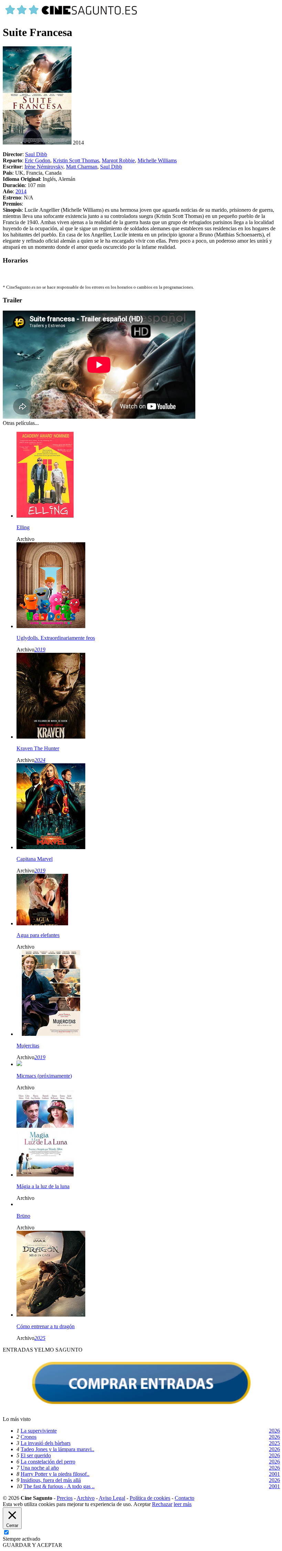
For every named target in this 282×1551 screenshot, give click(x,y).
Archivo (86, 1498)
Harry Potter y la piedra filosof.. (55, 1474)
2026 (274, 1431)
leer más (183, 1504)
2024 (39, 760)
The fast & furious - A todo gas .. (59, 1486)
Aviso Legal (112, 1498)
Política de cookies (150, 1498)
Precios (65, 1498)
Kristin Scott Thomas (76, 160)
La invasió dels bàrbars (45, 1443)
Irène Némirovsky (43, 167)
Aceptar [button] (142, 1504)
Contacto (184, 1498)
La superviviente (39, 1431)
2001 (274, 1474)
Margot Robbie (118, 160)
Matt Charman (81, 167)
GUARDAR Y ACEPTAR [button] (32, 1545)
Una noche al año (40, 1468)
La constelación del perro (48, 1462)
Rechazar (162, 1504)
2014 (20, 191)
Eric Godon (37, 160)
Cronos (28, 1437)
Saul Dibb (36, 154)
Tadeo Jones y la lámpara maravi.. (57, 1449)
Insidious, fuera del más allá (51, 1480)
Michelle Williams (157, 160)
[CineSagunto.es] (71, 16)
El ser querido (36, 1455)
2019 (39, 649)
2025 (39, 1338)
